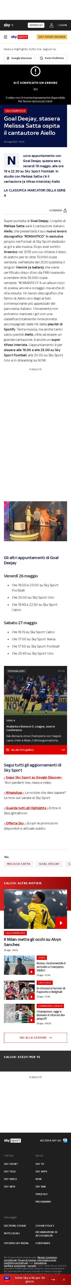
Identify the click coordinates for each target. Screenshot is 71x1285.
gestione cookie (15, 1225)
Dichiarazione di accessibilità (46, 1234)
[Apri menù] (5, 37)
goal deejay (49, 863)
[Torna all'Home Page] (19, 37)
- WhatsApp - (14, 793)
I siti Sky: (9, 1155)
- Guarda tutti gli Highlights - (26, 808)
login (63, 25)
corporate (43, 1243)
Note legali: (10, 1217)
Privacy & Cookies (27, 1260)
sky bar (41, 1186)
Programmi (43, 1201)
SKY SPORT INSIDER (52, 36)
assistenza (19, 1265)
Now (39, 1179)
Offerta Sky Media (16, 1243)
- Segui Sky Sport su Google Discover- (33, 777)
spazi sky (42, 1194)
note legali (12, 1233)
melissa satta (18, 863)
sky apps (42, 1171)
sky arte (10, 1186)
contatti (32, 1265)
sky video (10, 1179)
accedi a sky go (50, 1140)
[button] (29, 1280)
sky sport (11, 1163)
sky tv (40, 1163)
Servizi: (40, 1155)
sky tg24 (10, 1171)
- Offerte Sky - (15, 823)
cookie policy (45, 1225)
